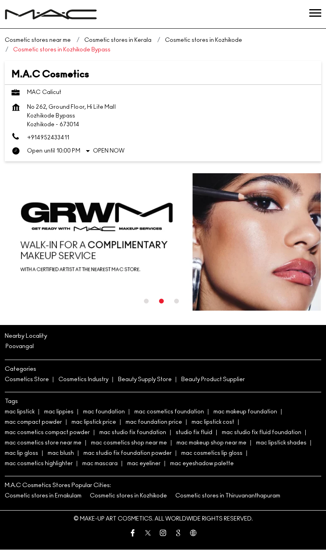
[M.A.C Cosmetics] (51, 14)
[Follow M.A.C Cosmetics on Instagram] (163, 534)
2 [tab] (161, 301)
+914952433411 (48, 138)
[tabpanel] (163, 242)
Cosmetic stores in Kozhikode (128, 496)
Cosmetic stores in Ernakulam (43, 496)
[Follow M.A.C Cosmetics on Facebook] (132, 534)
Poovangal (20, 346)
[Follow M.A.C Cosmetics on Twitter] (147, 534)
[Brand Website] (193, 534)
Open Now (108, 151)
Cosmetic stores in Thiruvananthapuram (227, 496)
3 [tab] (176, 301)
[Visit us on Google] (178, 534)
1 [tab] (146, 301)
